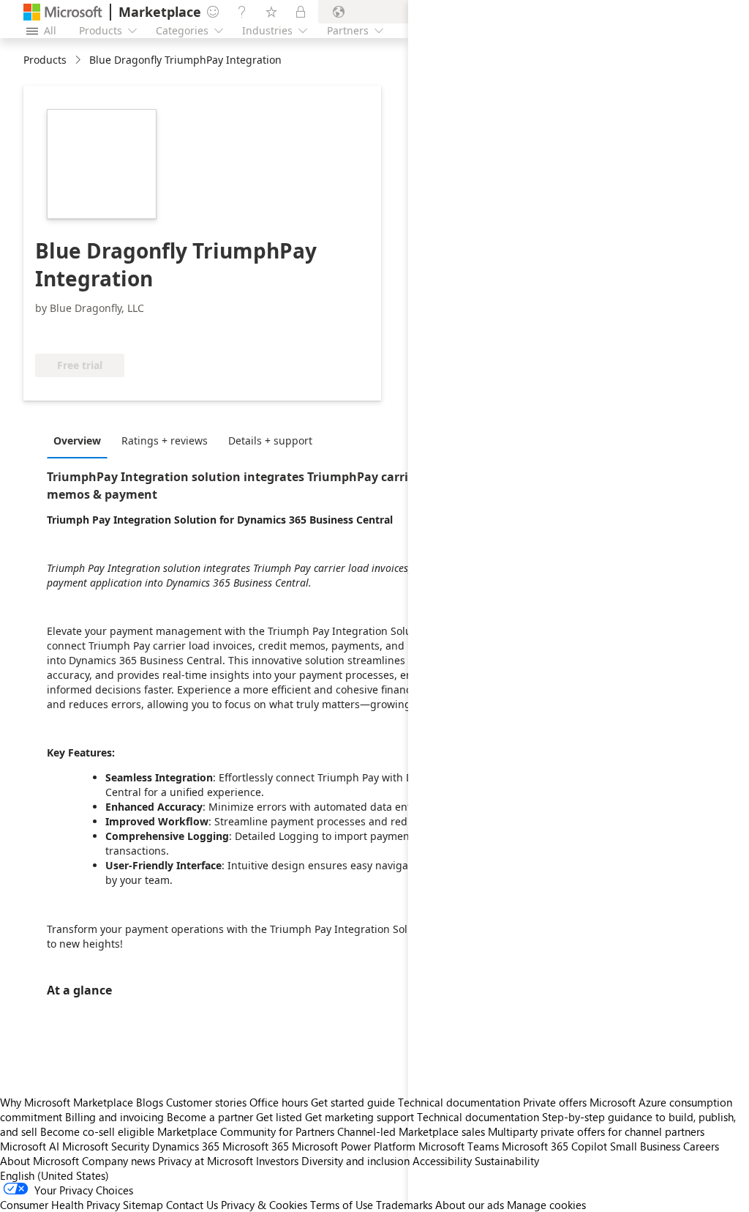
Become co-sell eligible (97, 1131)
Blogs (149, 1102)
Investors (277, 1160)
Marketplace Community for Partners (245, 1131)
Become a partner (210, 1116)
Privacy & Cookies (264, 1204)
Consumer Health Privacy (60, 1204)
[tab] (81, 440)
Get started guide (353, 1102)
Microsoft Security (105, 1146)
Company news (118, 1160)
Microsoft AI (29, 1146)
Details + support (270, 440)
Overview (77, 440)
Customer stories (206, 1102)
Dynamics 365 (185, 1146)
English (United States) (54, 1175)
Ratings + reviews (164, 440)
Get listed (279, 1116)
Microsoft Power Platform (353, 1146)
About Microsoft (39, 1160)
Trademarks (404, 1204)
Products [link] (45, 60)
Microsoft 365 (255, 1146)
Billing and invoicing (114, 1116)
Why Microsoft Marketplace (66, 1102)
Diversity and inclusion (355, 1160)
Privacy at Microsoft (205, 1160)
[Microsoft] (62, 12)
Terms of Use (341, 1204)
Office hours (278, 1102)
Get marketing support (359, 1116)
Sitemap (143, 1204)
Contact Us (192, 1204)
